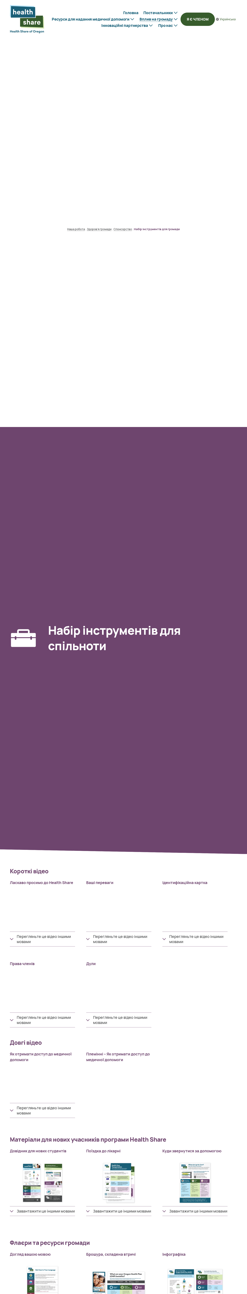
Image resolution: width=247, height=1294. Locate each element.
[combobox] (226, 19)
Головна (130, 12)
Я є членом (198, 19)
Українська (228, 19)
